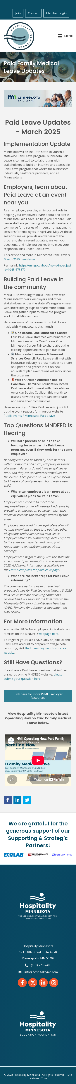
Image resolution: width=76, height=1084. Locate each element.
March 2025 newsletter (19, 259)
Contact (33, 13)
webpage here (48, 634)
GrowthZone (39, 1078)
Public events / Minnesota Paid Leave (29, 416)
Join (18, 13)
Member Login (56, 13)
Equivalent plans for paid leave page (34, 570)
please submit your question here (33, 676)
